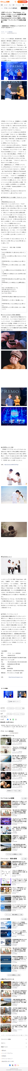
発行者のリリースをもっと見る (14, 790)
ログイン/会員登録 (22, 1)
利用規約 (3, 1056)
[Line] (13, 719)
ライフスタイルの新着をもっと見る (14, 854)
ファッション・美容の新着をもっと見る (14, 914)
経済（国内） (4, 716)
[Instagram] (15, 1065)
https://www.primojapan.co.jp (15, 677)
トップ (2, 1035)
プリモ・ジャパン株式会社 (7, 31)
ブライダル (9, 714)
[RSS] (18, 1065)
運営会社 (3, 1050)
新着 (2, 5)
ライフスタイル (10, 708)
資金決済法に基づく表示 (7, 1061)
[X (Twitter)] (10, 719)
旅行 (14, 5)
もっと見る (24, 798)
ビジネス (3, 710)
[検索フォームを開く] (15, 2)
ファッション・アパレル (19, 714)
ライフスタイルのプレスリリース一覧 (14, 1035)
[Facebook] (7, 719)
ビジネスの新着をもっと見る (14, 975)
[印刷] (16, 719)
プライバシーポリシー (7, 1058)
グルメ (10, 5)
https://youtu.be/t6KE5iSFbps (11, 464)
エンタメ (6, 5)
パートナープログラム (7, 1053)
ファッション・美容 (20, 5)
